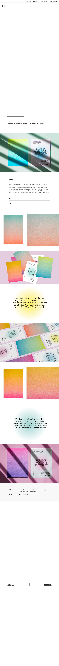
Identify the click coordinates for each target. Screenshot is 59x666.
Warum (11, 179)
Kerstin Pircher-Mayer (23, 494)
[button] (29, 179)
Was (10, 203)
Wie (10, 199)
